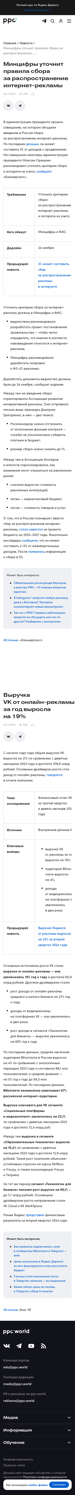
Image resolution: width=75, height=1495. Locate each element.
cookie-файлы (38, 1485)
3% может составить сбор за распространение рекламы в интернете (54, 275)
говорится (54, 774)
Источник (10, 639)
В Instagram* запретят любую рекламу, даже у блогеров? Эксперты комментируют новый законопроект (41, 601)
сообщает (44, 171)
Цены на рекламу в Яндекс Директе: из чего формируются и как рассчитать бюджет (40, 1265)
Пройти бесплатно (36, 10)
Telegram (20, 106)
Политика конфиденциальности (45, 1477)
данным (32, 143)
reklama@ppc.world (18, 1400)
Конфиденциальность (18, 1459)
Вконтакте (8, 106)
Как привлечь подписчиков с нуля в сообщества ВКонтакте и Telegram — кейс (40, 1250)
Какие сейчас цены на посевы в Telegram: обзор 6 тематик (34, 1288)
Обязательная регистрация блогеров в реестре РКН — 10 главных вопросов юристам (40, 587)
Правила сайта (14, 1465)
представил (35, 1214)
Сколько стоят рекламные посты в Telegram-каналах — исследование (40, 1278)
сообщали (30, 540)
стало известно (31, 529)
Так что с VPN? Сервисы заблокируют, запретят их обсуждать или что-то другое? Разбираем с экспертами (40, 616)
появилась (36, 551)
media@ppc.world (17, 1383)
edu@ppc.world (15, 1367)
